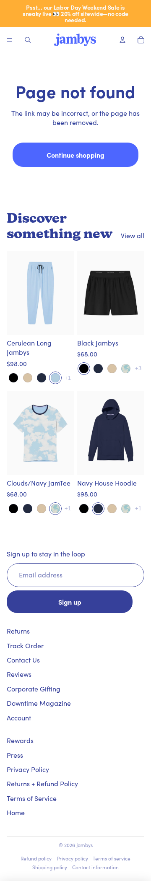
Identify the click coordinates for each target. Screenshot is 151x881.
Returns (18, 630)
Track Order (25, 645)
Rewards (20, 740)
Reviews (19, 674)
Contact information (95, 867)
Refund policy (36, 858)
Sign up (69, 601)
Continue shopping (75, 154)
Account (19, 717)
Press (15, 755)
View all (132, 235)
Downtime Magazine (39, 703)
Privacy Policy (28, 769)
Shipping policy (49, 867)
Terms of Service (32, 798)
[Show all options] (68, 378)
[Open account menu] (122, 40)
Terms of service (111, 858)
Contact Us (23, 659)
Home (16, 812)
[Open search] (27, 40)
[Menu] (9, 39)
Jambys (84, 845)
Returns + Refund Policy (42, 783)
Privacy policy (72, 858)
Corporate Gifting (33, 688)
